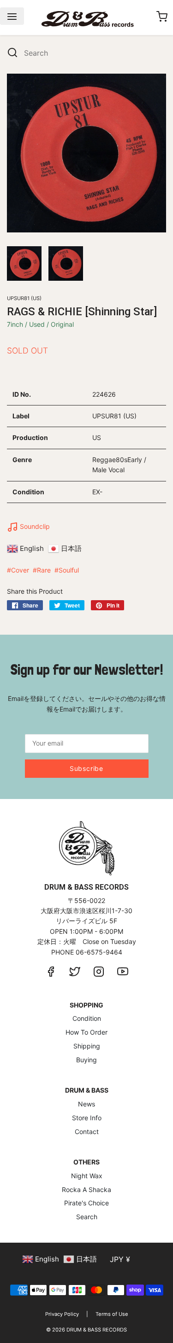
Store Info (86, 1118)
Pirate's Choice (86, 1203)
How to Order (86, 1032)
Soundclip (34, 526)
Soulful (69, 570)
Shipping (86, 1046)
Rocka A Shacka (86, 1189)
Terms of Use (111, 1314)
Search (86, 1217)
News (86, 1104)
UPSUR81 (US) (24, 298)
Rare (44, 570)
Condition (86, 1018)
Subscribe (86, 768)
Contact (87, 1131)
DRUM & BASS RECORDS (96, 1329)
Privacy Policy (62, 1314)
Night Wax (86, 1176)
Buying (86, 1060)
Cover (20, 570)
